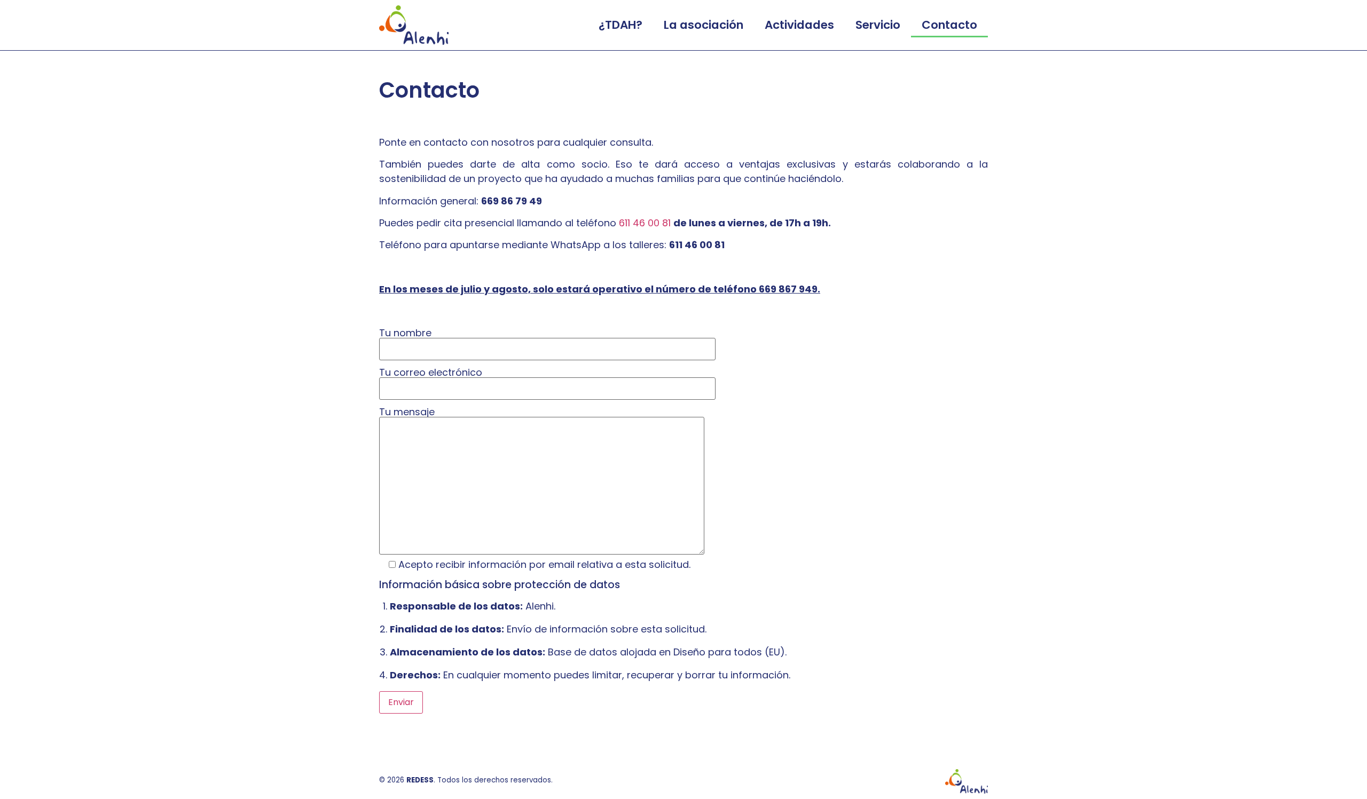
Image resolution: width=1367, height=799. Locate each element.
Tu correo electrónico (430, 373)
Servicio (877, 25)
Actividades (799, 25)
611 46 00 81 (645, 223)
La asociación (703, 25)
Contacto (949, 25)
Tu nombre (405, 333)
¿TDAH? (620, 25)
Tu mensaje (407, 412)
